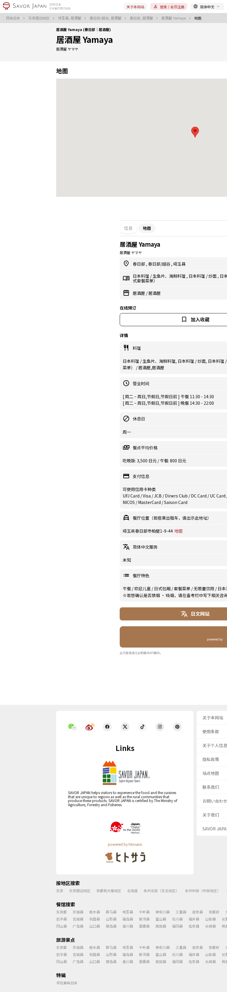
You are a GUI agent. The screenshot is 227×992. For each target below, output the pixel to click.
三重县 (181, 911)
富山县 (160, 918)
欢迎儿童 (143, 588)
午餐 (127, 588)
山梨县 (210, 918)
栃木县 (94, 911)
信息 (128, 228)
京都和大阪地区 (108, 890)
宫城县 (78, 918)
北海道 (132, 890)
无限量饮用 (204, 588)
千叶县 (144, 911)
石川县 (177, 918)
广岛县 (78, 925)
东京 (59, 890)
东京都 (61, 911)
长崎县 (210, 925)
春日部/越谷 (159, 264)
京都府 (214, 911)
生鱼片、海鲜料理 (170, 276)
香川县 (127, 925)
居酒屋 (139, 293)
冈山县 (61, 925)
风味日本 (13, 18)
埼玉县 (179, 264)
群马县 (111, 911)
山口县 (94, 925)
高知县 (160, 925)
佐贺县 (194, 925)
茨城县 (78, 911)
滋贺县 (197, 911)
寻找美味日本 (66, 982)
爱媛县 (144, 925)
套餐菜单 (182, 588)
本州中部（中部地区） (202, 890)
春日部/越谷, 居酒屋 (106, 18)
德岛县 (111, 925)
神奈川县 (162, 911)
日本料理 (141, 276)
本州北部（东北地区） (161, 890)
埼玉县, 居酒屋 (70, 18)
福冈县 (177, 925)
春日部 (139, 264)
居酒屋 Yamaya (174, 18)
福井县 (194, 918)
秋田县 (94, 918)
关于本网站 (135, 6)
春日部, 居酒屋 (142, 18)
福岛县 (127, 918)
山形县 (111, 918)
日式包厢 (162, 588)
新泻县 (144, 918)
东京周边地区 (39, 18)
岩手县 (61, 918)
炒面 (213, 276)
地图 (178, 531)
